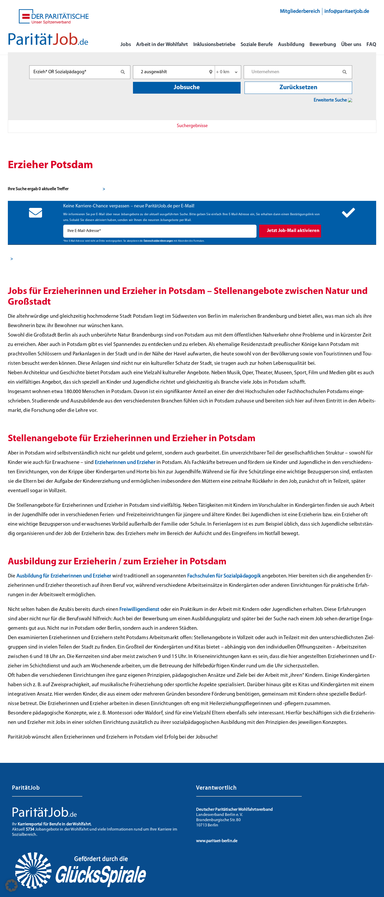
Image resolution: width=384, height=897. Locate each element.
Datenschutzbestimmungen (158, 241)
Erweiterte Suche (331, 100)
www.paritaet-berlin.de (216, 841)
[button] (11, 885)
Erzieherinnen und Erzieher (125, 462)
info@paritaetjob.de (346, 11)
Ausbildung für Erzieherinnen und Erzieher (63, 576)
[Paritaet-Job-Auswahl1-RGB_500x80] (48, 35)
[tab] (192, 126)
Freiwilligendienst (139, 609)
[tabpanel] (192, 206)
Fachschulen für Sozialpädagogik (224, 576)
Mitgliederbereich (300, 11)
